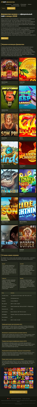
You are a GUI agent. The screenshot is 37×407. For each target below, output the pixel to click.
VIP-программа (23, 4)
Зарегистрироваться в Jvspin (18, 392)
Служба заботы (16, 4)
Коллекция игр (8, 4)
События (29, 4)
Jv (8, 2)
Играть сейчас (4, 38)
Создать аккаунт (11, 8)
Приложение (23, 5)
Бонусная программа (15, 5)
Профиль (3, 8)
